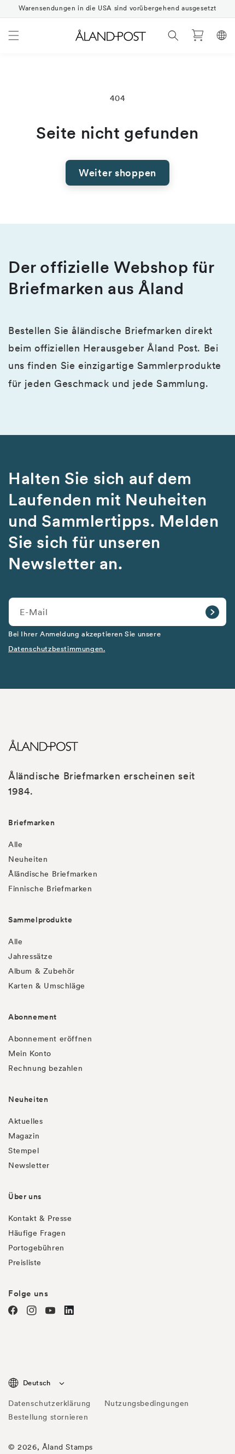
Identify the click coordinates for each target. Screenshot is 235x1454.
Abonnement (32, 1016)
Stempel (23, 1150)
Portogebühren (36, 1247)
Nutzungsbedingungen (146, 1403)
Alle (15, 844)
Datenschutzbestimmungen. (56, 649)
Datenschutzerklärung (49, 1403)
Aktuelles (25, 1121)
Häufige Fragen (37, 1233)
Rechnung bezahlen (45, 1068)
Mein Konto (29, 1053)
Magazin (23, 1135)
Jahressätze (30, 956)
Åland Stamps (67, 1447)
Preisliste (25, 1262)
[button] (14, 35)
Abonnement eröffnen (50, 1038)
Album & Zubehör (41, 971)
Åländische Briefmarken (52, 873)
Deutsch (37, 1383)
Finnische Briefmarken (50, 888)
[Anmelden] (212, 612)
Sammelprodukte (40, 919)
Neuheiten (28, 859)
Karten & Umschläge (46, 985)
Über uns (25, 1196)
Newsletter (29, 1165)
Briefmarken (31, 822)
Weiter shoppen (117, 172)
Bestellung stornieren (48, 1417)
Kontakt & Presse (40, 1218)
